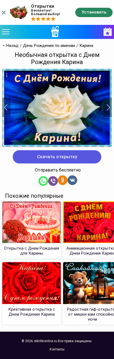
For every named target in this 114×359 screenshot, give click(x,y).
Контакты (57, 349)
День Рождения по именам (49, 45)
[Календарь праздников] (106, 32)
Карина (86, 45)
